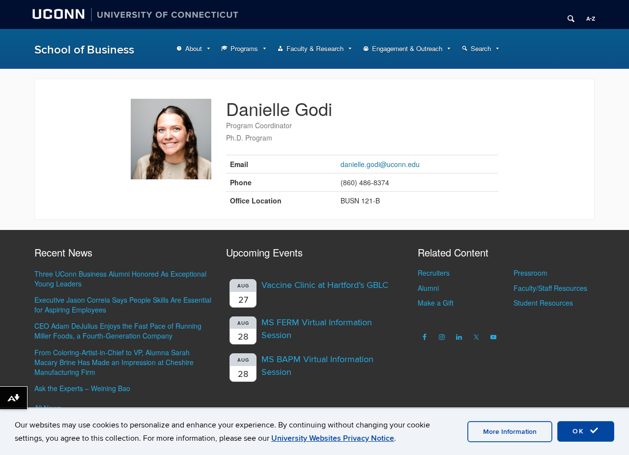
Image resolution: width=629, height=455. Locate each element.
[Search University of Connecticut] (567, 15)
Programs (244, 48)
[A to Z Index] (587, 15)
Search (481, 48)
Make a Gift (436, 303)
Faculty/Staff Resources (550, 288)
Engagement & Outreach (407, 48)
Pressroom (530, 273)
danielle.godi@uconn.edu (380, 164)
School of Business (84, 50)
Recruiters (434, 273)
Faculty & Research (314, 48)
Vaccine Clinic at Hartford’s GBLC (324, 285)
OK (579, 431)
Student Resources (543, 303)
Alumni (428, 288)
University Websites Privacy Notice (332, 438)
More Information (510, 431)
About (193, 48)
